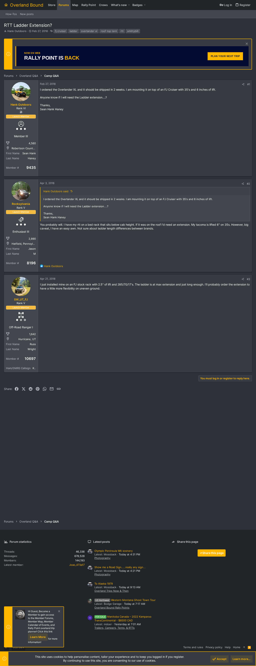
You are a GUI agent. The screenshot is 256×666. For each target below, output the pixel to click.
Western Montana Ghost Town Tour (125, 600)
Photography (102, 558)
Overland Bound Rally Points (111, 607)
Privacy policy (214, 647)
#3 (248, 279)
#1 (248, 84)
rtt (122, 31)
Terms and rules (193, 647)
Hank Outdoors (16, 31)
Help (228, 647)
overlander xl (89, 31)
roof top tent (109, 31)
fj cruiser (60, 31)
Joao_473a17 (77, 564)
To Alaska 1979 (103, 583)
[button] (129, 5)
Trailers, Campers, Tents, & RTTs (114, 627)
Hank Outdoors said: (56, 191)
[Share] (243, 84)
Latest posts (101, 541)
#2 (248, 183)
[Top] (244, 647)
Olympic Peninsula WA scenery (113, 550)
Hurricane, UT (27, 339)
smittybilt (133, 31)
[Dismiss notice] (246, 44)
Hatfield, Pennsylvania (25, 243)
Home (236, 647)
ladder (73, 31)
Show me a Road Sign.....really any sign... (120, 567)
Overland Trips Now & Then (111, 590)
